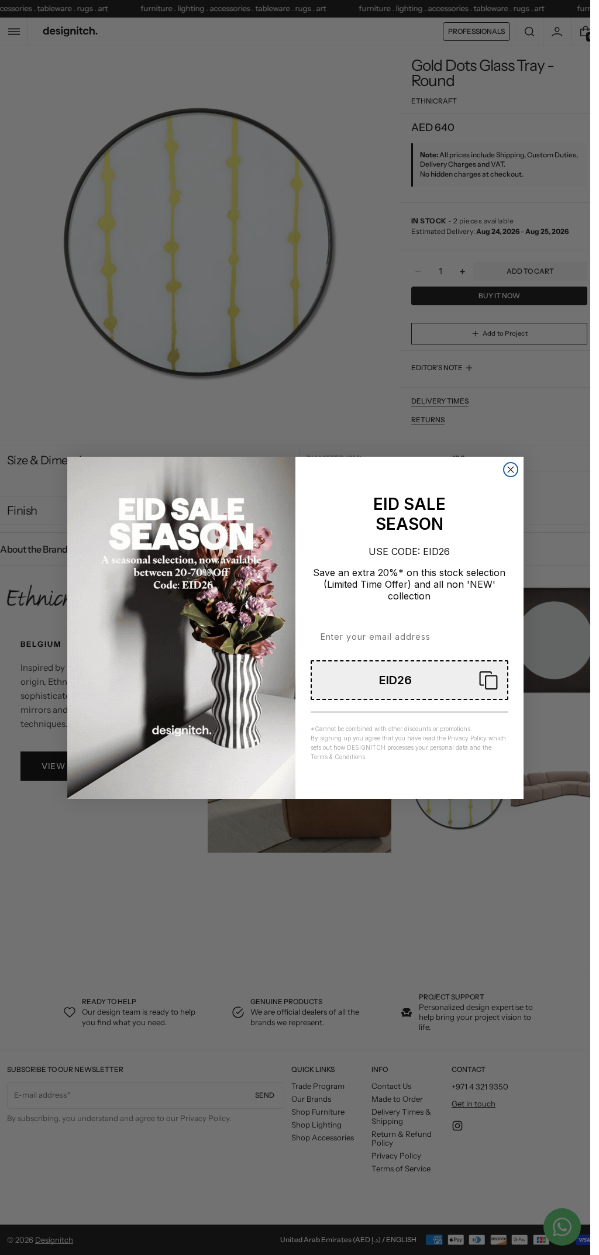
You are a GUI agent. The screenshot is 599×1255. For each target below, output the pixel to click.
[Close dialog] (511, 470)
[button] (409, 680)
